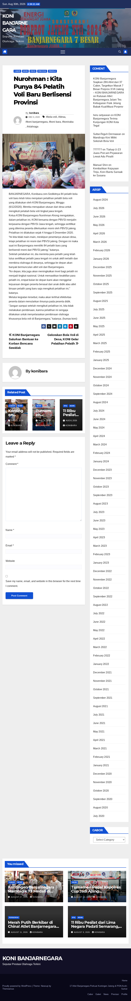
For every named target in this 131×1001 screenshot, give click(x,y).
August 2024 (100, 402)
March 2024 (100, 444)
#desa (61, 116)
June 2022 (99, 621)
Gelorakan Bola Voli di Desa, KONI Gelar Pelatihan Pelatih (63, 339)
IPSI (65, 406)
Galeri (98, 994)
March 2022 (100, 647)
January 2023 (101, 562)
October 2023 (101, 486)
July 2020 (98, 816)
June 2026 (99, 216)
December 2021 (102, 672)
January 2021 (101, 765)
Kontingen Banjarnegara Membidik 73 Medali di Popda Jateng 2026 (31, 891)
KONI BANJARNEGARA (14, 23)
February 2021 (101, 757)
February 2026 (101, 250)
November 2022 (102, 579)
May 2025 (99, 326)
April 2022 (99, 638)
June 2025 (99, 318)
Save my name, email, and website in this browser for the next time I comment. (43, 583)
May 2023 (99, 529)
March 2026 (100, 242)
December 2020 (102, 773)
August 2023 (100, 503)
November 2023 (102, 478)
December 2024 (102, 368)
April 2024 (99, 436)
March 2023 (100, 545)
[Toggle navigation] (62, 51)
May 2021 (99, 731)
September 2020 (102, 799)
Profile (52, 71)
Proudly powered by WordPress (17, 986)
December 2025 (102, 267)
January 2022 (101, 664)
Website (10, 561)
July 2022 (98, 613)
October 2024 (101, 385)
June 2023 (99, 520)
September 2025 (102, 292)
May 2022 (99, 630)
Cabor (17, 71)
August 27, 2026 (19, 897)
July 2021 (98, 714)
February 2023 (101, 554)
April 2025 (99, 334)
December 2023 (102, 469)
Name (10, 530)
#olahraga (32, 126)
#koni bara (55, 121)
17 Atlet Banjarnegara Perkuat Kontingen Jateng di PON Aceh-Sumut (98, 987)
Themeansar (8, 989)
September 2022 (102, 596)
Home (124, 980)
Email (10, 545)
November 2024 (102, 377)
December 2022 (102, 571)
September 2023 (102, 495)
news (25, 71)
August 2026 (100, 199)
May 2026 (99, 225)
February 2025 (101, 351)
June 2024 (99, 419)
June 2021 (99, 723)
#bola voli (51, 116)
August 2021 (100, 706)
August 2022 (100, 605)
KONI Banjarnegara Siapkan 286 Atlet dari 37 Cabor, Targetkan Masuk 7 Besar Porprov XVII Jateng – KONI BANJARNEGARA (108, 85)
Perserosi (14, 917)
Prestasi (42, 71)
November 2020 (102, 782)
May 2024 (99, 427)
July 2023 (98, 512)
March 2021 (100, 748)
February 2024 (101, 453)
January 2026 (101, 258)
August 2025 (100, 301)
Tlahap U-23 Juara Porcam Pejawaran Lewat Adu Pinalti (108, 153)
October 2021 (101, 689)
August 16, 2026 (83, 897)
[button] (119, 51)
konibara (34, 113)
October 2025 (101, 284)
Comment (12, 464)
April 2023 (99, 537)
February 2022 (101, 655)
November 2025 (102, 275)
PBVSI (33, 71)
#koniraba (67, 121)
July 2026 (98, 208)
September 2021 (102, 697)
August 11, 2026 (19, 932)
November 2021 (102, 681)
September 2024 (102, 393)
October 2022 (101, 588)
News (106, 994)
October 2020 (101, 790)
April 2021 (99, 740)
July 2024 (98, 410)
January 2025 (101, 360)
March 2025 (100, 343)
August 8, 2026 (82, 932)
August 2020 (100, 807)
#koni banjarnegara (37, 121)
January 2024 (101, 461)
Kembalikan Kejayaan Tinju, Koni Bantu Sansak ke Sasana (108, 172)
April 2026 (99, 233)
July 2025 (98, 309)
